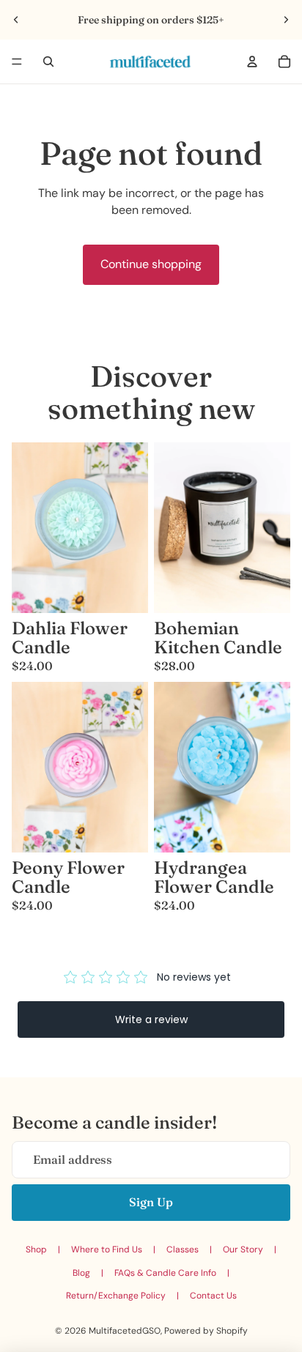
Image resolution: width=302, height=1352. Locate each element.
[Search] (48, 61)
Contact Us (213, 1295)
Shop (36, 1249)
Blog (81, 1273)
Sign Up (151, 1202)
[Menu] (17, 61)
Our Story (243, 1249)
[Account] (252, 61)
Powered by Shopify (206, 1331)
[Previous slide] (16, 20)
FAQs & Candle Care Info (165, 1273)
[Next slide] (286, 20)
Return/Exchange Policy (116, 1295)
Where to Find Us (106, 1249)
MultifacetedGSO (125, 1331)
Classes (182, 1249)
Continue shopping (151, 264)
